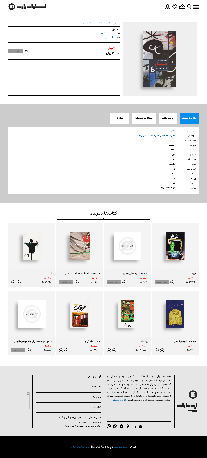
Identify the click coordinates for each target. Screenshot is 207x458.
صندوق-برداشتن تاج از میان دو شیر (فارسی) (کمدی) (29, 341)
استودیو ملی (120, 447)
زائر (51, 273)
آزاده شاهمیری (103, 33)
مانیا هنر (109, 37)
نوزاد (194, 273)
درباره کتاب (167, 118)
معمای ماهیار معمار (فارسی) (135, 273)
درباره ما (97, 397)
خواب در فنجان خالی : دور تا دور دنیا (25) (82, 273)
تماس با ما (96, 407)
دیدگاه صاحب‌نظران (144, 118)
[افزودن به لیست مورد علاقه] (172, 282)
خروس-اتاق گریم (92, 341)
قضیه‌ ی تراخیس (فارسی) (185, 341)
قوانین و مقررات (93, 376)
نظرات (119, 118)
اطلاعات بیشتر (189, 118)
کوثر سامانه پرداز (80, 447)
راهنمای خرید (94, 387)
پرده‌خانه (144, 341)
